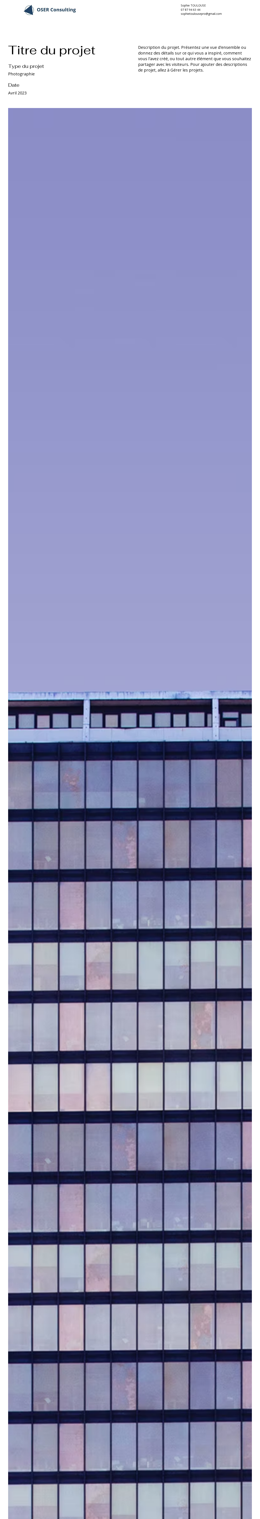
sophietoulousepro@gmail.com (201, 14)
